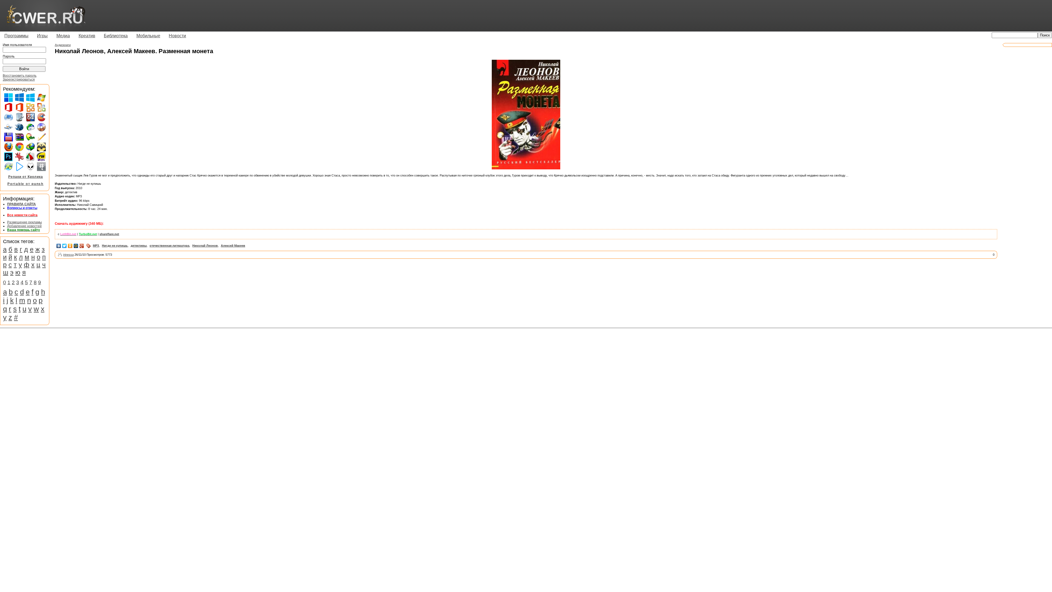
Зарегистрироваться (19, 79)
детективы (139, 245)
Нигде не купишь (115, 245)
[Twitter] (64, 245)
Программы (16, 35)
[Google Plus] (82, 245)
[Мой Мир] (76, 245)
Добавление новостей (24, 226)
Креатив (87, 35)
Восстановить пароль (19, 76)
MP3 (96, 245)
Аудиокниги (63, 45)
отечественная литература (169, 245)
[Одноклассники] (70, 245)
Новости (177, 35)
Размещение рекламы (24, 222)
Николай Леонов (205, 245)
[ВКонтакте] (59, 245)
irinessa (68, 254)
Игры (42, 35)
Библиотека (116, 35)
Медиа (63, 35)
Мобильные (148, 35)
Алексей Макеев (233, 245)
